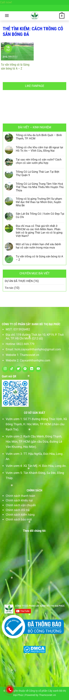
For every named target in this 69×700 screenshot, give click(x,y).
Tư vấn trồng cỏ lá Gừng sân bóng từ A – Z (15, 66)
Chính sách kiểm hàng (20, 514)
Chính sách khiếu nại (19, 500)
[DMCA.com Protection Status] (34, 649)
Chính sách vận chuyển (21, 505)
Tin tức (9, 288)
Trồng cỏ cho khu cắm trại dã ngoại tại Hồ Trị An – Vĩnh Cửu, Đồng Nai (39, 149)
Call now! (6, 2)
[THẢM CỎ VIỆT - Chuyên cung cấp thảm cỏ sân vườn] (34, 16)
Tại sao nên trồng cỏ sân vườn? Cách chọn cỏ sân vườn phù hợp (38, 161)
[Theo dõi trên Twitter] (18, 369)
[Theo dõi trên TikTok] (12, 369)
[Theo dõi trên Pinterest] (25, 369)
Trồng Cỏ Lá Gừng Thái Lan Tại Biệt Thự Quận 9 (37, 173)
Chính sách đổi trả (17, 510)
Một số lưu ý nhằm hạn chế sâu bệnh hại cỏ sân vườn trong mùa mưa (38, 246)
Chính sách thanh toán (20, 496)
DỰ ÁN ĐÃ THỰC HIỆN (19, 281)
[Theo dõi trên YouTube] (38, 369)
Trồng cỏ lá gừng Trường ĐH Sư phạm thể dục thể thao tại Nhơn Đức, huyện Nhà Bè (39, 202)
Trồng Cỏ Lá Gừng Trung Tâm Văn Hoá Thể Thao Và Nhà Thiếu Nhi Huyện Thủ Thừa (39, 187)
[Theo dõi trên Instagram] (5, 369)
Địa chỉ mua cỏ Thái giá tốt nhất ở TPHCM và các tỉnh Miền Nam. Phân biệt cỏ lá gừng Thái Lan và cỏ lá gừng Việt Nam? (39, 231)
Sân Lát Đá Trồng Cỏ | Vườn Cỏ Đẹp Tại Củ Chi (40, 215)
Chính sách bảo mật (19, 519)
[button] (7, 15)
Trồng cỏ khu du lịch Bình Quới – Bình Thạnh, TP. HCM (39, 136)
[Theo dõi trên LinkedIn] (32, 369)
